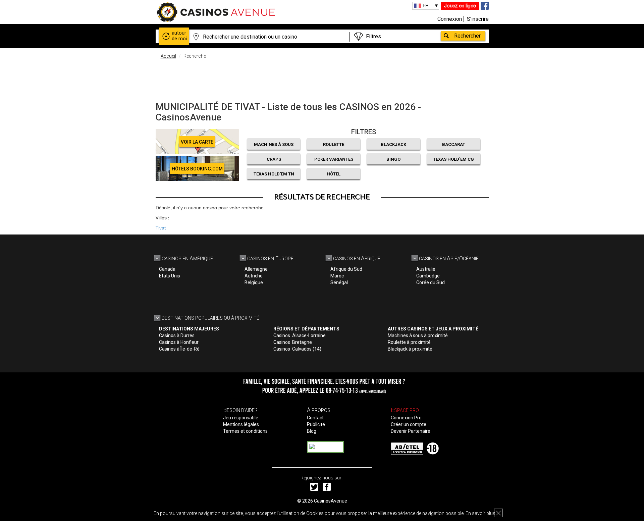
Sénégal (339, 282)
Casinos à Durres (177, 335)
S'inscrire (478, 19)
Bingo (393, 159)
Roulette (333, 144)
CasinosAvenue (330, 501)
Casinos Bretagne (292, 342)
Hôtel (333, 173)
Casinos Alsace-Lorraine (299, 335)
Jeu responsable (240, 417)
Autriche (254, 275)
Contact (315, 417)
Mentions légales (241, 424)
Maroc (337, 275)
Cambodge (428, 275)
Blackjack (393, 144)
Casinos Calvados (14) (297, 349)
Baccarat (453, 144)
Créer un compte (408, 424)
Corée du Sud (430, 282)
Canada (167, 269)
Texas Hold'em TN (274, 173)
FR (426, 5)
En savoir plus (480, 513)
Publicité (316, 424)
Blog (311, 431)
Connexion (449, 19)
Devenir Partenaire (410, 431)
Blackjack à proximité (410, 349)
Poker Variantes (333, 159)
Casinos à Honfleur (179, 342)
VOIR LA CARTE (197, 142)
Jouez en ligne (460, 5)
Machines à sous (273, 144)
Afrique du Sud (346, 269)
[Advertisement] (322, 79)
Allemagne (256, 269)
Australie (425, 269)
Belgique (254, 282)
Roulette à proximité (409, 342)
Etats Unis (169, 275)
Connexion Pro (406, 417)
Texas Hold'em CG (453, 159)
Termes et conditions (245, 431)
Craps (274, 159)
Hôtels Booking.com (197, 168)
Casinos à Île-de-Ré (179, 349)
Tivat (161, 227)
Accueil (168, 56)
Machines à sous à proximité (418, 335)
